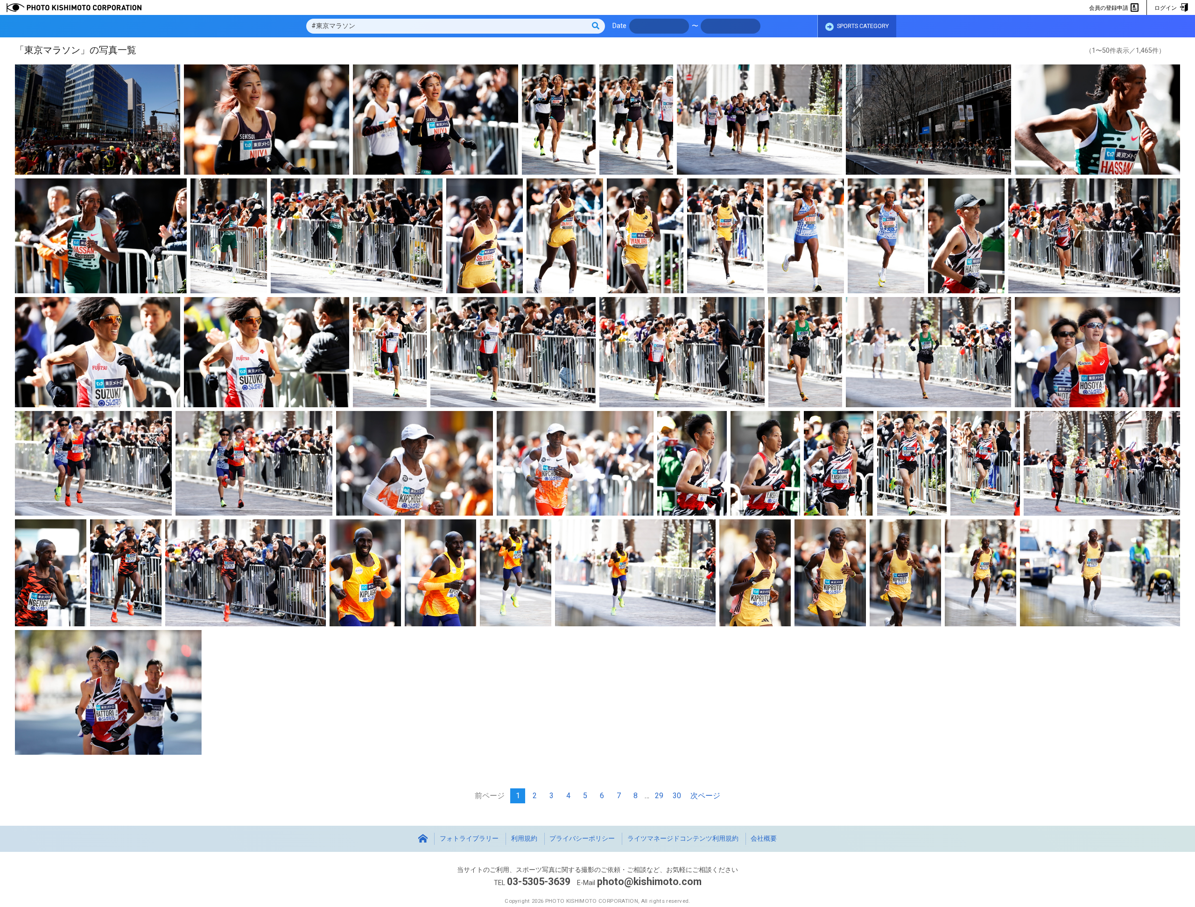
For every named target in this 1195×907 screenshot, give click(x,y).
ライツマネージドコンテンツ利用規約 (682, 839)
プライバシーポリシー (582, 839)
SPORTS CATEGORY (862, 25)
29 (659, 795)
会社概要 (764, 839)
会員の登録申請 (1109, 8)
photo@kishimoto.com (649, 881)
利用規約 (524, 839)
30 (677, 795)
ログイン (1166, 8)
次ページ (705, 795)
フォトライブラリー (469, 839)
